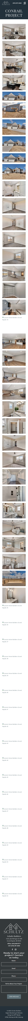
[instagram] (15, 949)
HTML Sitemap (9, 1017)
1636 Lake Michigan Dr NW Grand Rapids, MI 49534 (14, 940)
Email (14, 968)
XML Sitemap (19, 1017)
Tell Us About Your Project (14, 984)
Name (14, 961)
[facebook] (12, 949)
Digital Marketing (11, 1013)
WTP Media (17, 1015)
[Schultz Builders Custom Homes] (6, 2)
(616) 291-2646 (17, 3)
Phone (14, 976)
